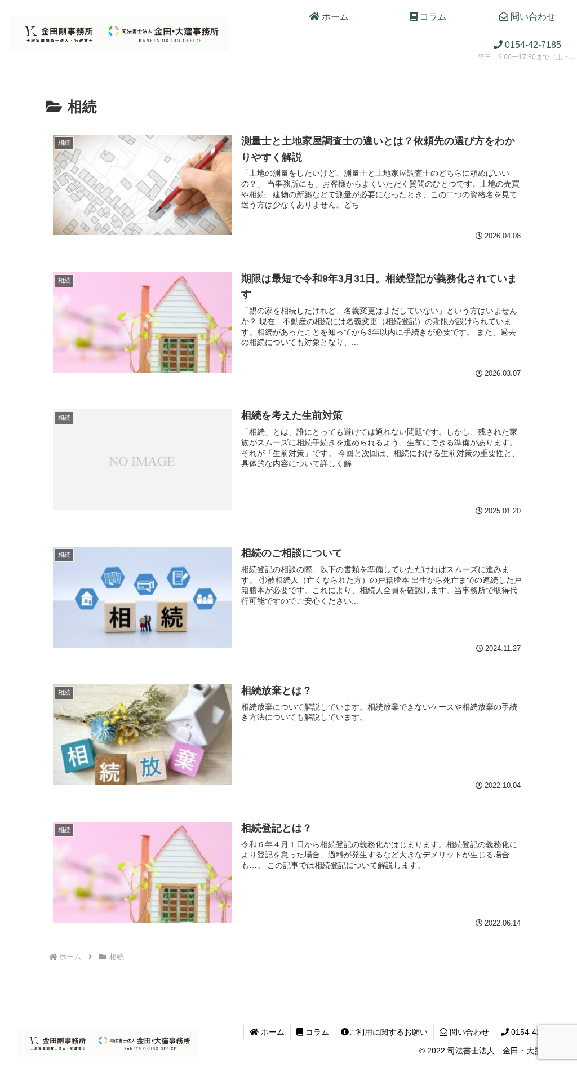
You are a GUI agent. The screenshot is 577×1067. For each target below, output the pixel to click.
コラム (316, 1032)
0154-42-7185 (535, 1032)
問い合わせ (468, 1032)
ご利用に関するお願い (388, 1032)
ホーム (272, 1032)
